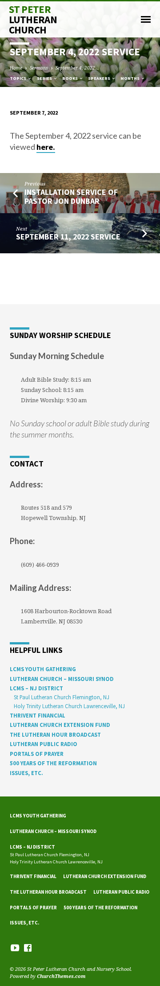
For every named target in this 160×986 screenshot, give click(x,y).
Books (70, 78)
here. (45, 147)
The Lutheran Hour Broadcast (55, 734)
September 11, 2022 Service (68, 236)
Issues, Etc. (26, 772)
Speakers (99, 78)
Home (16, 68)
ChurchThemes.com (61, 976)
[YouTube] (15, 948)
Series (45, 78)
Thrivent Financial (37, 715)
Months (130, 78)
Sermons (39, 68)
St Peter (33, 19)
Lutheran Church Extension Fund (60, 724)
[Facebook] (28, 948)
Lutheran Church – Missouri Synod (62, 678)
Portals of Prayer (37, 753)
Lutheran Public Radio (43, 743)
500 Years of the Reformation (53, 763)
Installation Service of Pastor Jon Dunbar (71, 196)
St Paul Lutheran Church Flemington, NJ (61, 697)
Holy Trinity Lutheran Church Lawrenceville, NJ (69, 706)
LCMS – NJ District (36, 688)
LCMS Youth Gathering (43, 668)
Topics (18, 78)
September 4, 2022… (77, 68)
